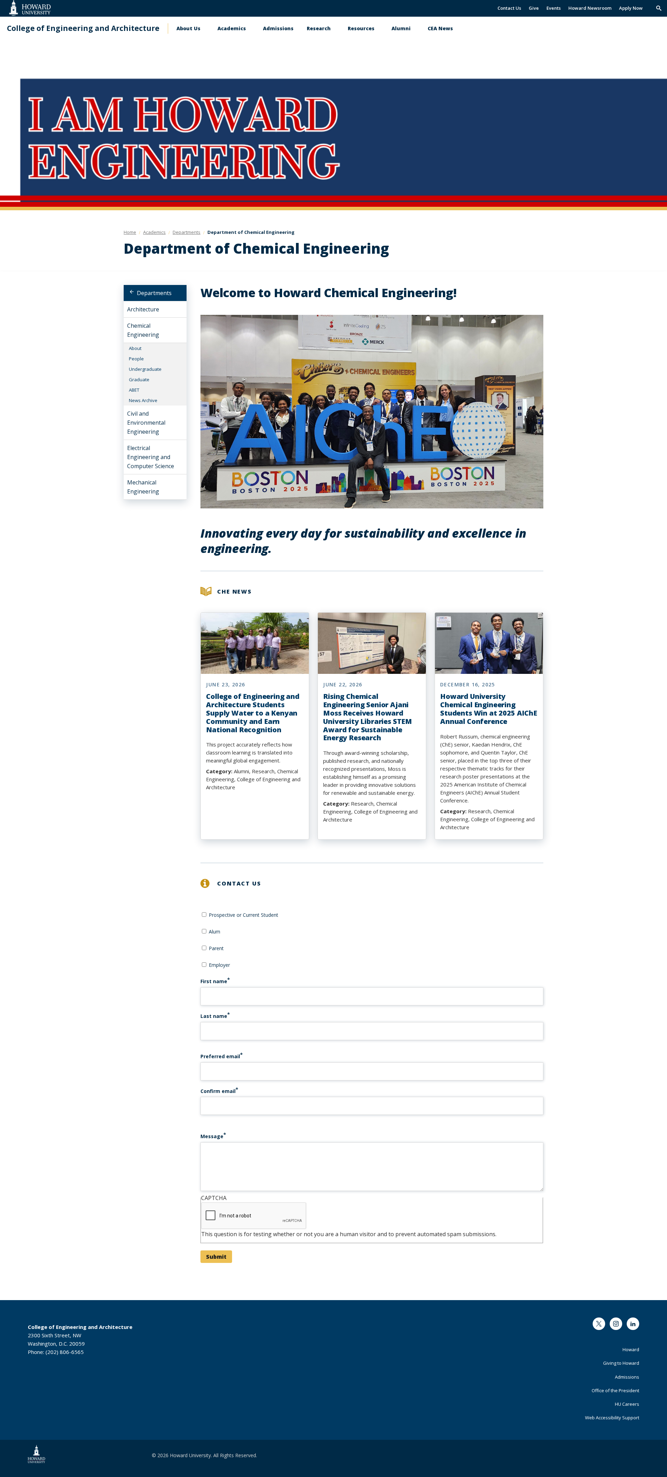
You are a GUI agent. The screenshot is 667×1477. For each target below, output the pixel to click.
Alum (214, 931)
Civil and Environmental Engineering (146, 422)
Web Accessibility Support (612, 1417)
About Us (188, 28)
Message (211, 1136)
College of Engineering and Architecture (83, 28)
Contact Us (509, 8)
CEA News (440, 28)
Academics (231, 28)
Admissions (278, 28)
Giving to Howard (621, 1363)
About (135, 348)
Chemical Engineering (143, 330)
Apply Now (631, 8)
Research (319, 28)
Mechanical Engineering (143, 487)
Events (553, 8)
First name (213, 981)
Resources (361, 28)
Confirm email (218, 1091)
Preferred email (220, 1056)
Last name (213, 1016)
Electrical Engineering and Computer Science (150, 457)
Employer (219, 965)
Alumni (401, 28)
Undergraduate (145, 369)
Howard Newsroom (589, 8)
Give (534, 8)
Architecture (143, 309)
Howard (631, 1349)
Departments (154, 293)
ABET (134, 390)
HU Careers (627, 1404)
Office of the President (615, 1390)
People (136, 359)
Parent (216, 948)
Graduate (139, 379)
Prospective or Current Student (243, 915)
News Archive (143, 400)
